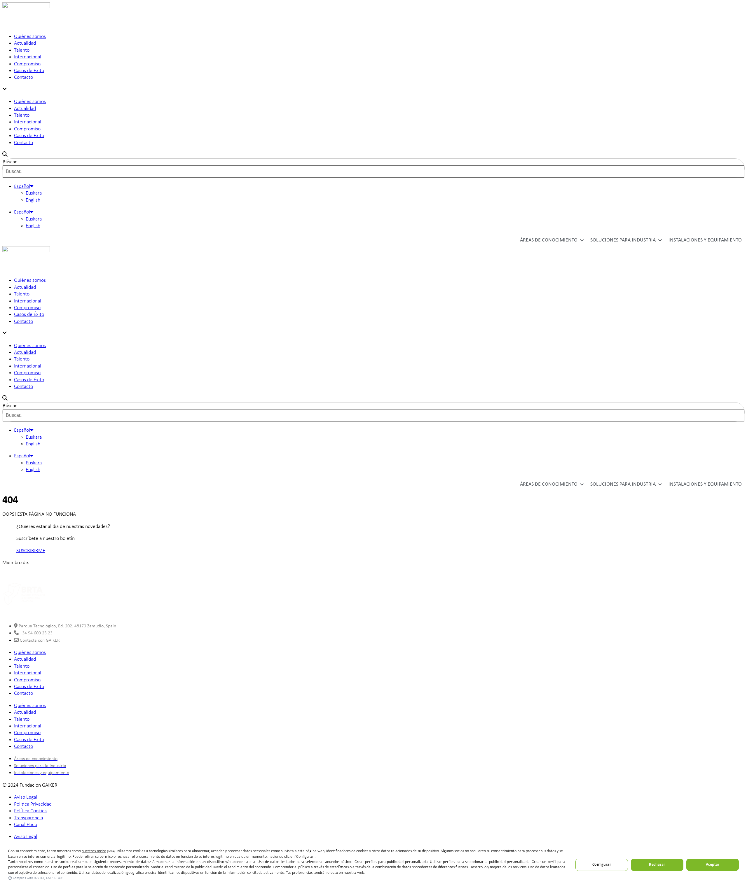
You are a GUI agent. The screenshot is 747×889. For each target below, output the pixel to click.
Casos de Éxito (29, 71)
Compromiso (27, 64)
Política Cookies (30, 811)
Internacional (27, 57)
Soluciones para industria (623, 240)
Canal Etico (25, 824)
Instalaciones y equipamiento (705, 240)
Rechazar (657, 864)
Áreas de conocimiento (548, 240)
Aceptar (713, 864)
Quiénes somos (30, 36)
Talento (21, 50)
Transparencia (28, 818)
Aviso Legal (25, 797)
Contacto (23, 77)
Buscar (10, 162)
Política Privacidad (33, 804)
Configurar (601, 864)
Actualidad (25, 43)
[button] (373, 89)
